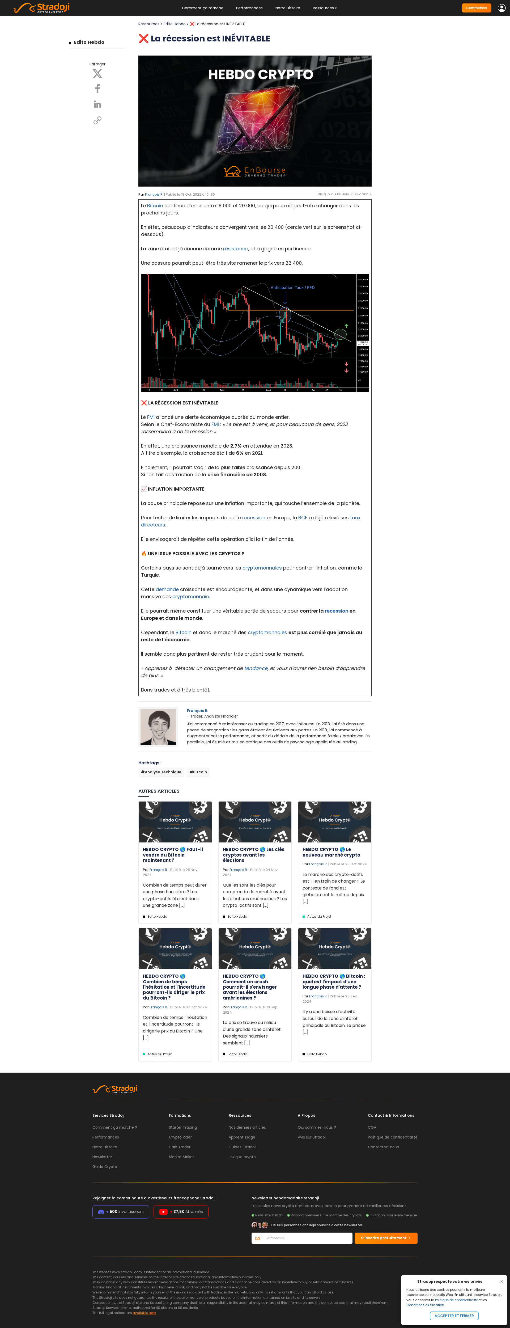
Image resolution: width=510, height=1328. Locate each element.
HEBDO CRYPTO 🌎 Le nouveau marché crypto (331, 852)
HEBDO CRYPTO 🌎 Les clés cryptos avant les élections (253, 854)
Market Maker (181, 1157)
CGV (372, 1127)
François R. (154, 194)
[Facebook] (97, 88)
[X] (97, 73)
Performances (249, 8)
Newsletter (102, 1157)
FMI (151, 417)
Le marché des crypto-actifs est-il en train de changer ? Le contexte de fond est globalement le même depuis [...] (334, 888)
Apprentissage (242, 1137)
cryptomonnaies (262, 567)
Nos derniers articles (247, 1127)
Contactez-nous (383, 1147)
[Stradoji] (41, 8)
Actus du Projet (319, 916)
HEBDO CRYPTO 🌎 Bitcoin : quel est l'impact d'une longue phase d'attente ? (334, 981)
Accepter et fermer (454, 1315)
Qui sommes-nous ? (317, 1127)
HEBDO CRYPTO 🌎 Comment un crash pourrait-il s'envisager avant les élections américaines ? (250, 987)
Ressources (148, 24)
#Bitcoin (198, 772)
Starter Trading (183, 1127)
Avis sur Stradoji (312, 1137)
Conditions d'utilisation (425, 1305)
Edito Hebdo (89, 42)
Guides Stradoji (242, 1147)
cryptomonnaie (190, 596)
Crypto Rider (180, 1137)
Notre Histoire (287, 8)
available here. (144, 1312)
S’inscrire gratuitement (384, 1238)
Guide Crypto (104, 1166)
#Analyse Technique (161, 772)
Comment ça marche (202, 8)
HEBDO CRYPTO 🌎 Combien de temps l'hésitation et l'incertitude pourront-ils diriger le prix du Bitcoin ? (174, 987)
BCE (302, 517)
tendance (255, 668)
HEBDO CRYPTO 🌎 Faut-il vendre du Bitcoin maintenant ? (173, 854)
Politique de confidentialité (456, 1300)
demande (167, 589)
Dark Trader (179, 1147)
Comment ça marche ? (114, 1127)
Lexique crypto (242, 1157)
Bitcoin (155, 205)
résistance (235, 248)
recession (253, 517)
